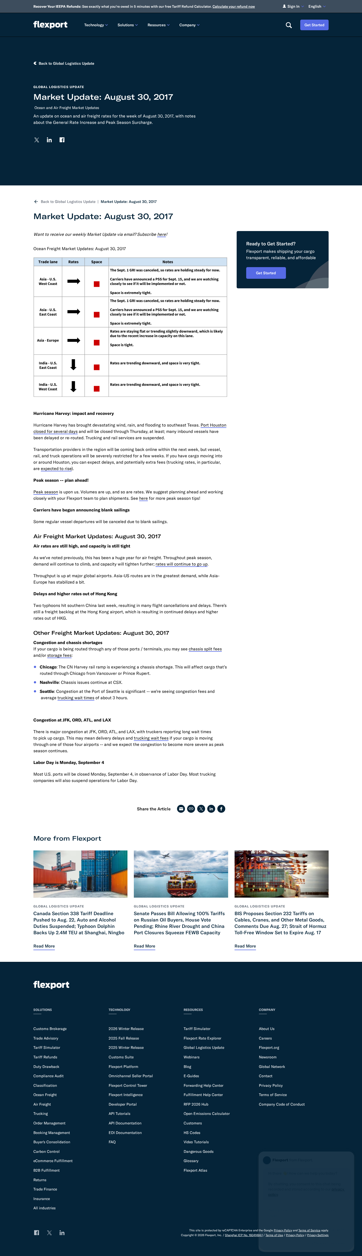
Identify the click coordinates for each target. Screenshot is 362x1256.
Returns (39, 1179)
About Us (267, 1028)
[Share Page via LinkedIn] (211, 809)
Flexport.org (269, 1047)
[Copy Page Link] (191, 809)
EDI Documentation (125, 1132)
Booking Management (51, 1132)
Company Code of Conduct (282, 1104)
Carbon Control (46, 1151)
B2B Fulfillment (46, 1170)
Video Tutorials (196, 1142)
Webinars (192, 1057)
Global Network (272, 1066)
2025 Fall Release (124, 1038)
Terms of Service (273, 1094)
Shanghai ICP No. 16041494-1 (244, 1235)
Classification (45, 1085)
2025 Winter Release (126, 1047)
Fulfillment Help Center (203, 1094)
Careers (265, 1038)
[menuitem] (96, 25)
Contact (265, 1076)
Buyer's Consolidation (51, 1142)
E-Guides (191, 1076)
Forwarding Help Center (203, 1085)
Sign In (293, 6)
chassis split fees (205, 648)
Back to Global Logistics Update (68, 201)
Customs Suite (121, 1057)
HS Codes (192, 1132)
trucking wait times (76, 697)
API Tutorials (119, 1113)
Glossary (191, 1160)
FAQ (112, 1142)
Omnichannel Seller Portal (131, 1076)
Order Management (49, 1123)
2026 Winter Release (126, 1028)
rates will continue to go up (182, 564)
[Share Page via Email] (181, 809)
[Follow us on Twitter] (36, 140)
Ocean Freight (45, 1094)
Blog (187, 1066)
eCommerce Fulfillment (53, 1160)
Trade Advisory (45, 1038)
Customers (193, 1123)
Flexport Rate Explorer (202, 1038)
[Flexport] (50, 25)
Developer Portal (123, 1104)
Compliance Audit (48, 1076)
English (314, 6)
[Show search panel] (288, 25)
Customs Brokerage (50, 1028)
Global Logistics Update (204, 1047)
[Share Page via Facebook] (221, 809)
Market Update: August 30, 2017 (129, 201)
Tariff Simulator (46, 1047)
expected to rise (56, 468)
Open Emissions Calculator (207, 1113)
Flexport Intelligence (126, 1094)
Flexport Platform (123, 1066)
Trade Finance (45, 1189)
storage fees (59, 655)
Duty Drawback (46, 1066)
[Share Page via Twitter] (201, 809)
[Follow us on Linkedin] (49, 140)
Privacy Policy (271, 1085)
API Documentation (125, 1123)
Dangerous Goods (199, 1151)
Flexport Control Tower (128, 1085)
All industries (44, 1208)
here (143, 498)
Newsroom (268, 1057)
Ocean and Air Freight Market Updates (66, 107)
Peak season (45, 491)
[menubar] (180, 25)
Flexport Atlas (195, 1170)
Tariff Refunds (45, 1057)
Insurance (41, 1198)
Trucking (40, 1113)
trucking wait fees (151, 738)
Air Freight (42, 1104)
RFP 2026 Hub (196, 1104)
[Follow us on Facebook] (62, 140)
